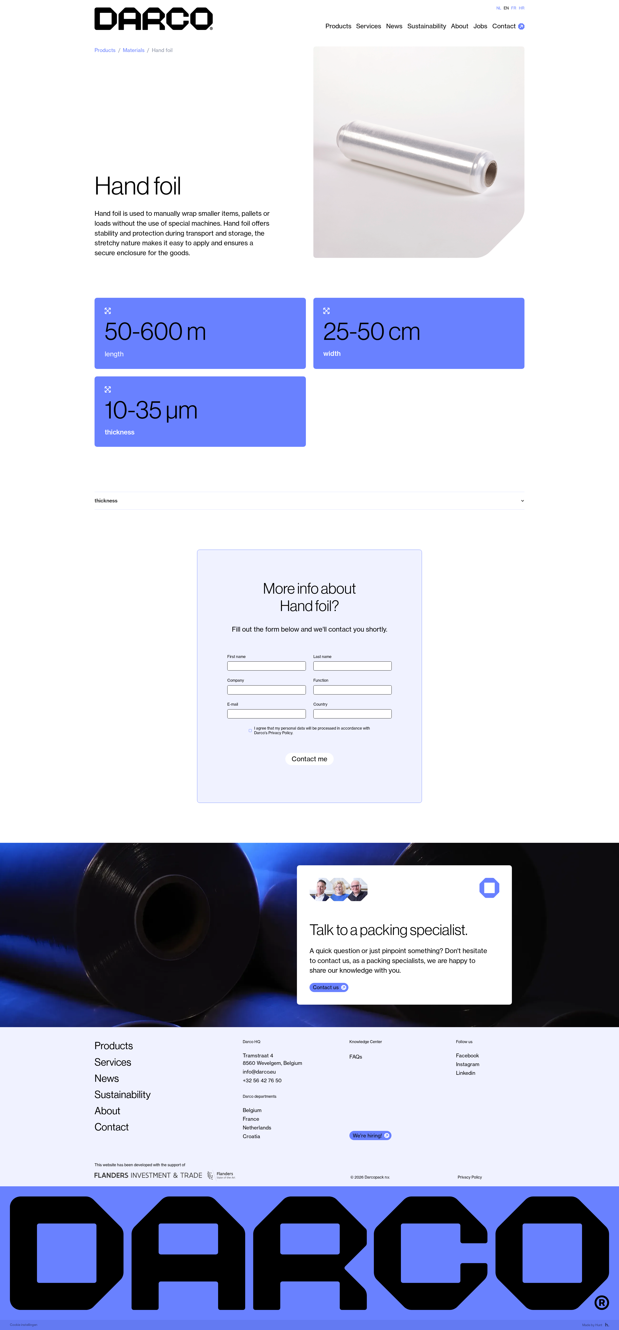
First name (236, 656)
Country (320, 704)
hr (521, 8)
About (459, 26)
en (506, 8)
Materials (134, 50)
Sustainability (426, 26)
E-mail (232, 704)
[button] (309, 500)
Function (320, 680)
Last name (322, 656)
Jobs (480, 26)
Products (338, 26)
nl (498, 8)
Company (235, 680)
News (394, 26)
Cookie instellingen (23, 1325)
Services (368, 26)
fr (513, 8)
